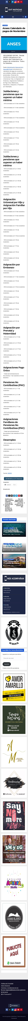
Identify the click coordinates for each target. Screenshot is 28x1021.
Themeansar (14, 1018)
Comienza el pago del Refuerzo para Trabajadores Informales (13, 547)
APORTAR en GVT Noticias (13, 478)
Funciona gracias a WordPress (10, 1016)
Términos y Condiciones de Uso (9, 988)
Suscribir (6, 664)
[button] (23, 17)
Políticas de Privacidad (7, 983)
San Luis (11, 528)
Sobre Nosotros (5, 985)
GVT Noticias (16, 534)
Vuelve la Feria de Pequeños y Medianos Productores (12, 532)
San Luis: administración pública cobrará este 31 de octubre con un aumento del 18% (19, 503)
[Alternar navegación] (13, 17)
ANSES (10, 473)
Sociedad (11, 543)
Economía (5, 25)
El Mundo (11, 559)
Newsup (22, 1016)
